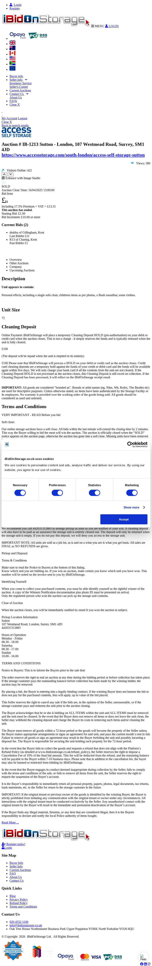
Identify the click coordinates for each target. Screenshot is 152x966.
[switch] (57, 493)
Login (16, 5)
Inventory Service (21, 83)
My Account (9, 118)
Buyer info (16, 76)
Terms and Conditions (23, 906)
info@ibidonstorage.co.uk (26, 925)
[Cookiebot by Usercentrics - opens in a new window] (130, 445)
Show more (132, 507)
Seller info (16, 79)
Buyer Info (16, 863)
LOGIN (113, 26)
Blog (13, 896)
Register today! (15, 844)
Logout (22, 118)
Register (15, 8)
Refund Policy (19, 903)
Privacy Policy (19, 899)
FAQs (13, 101)
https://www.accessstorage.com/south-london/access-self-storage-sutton (73, 154)
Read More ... (10, 822)
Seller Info (16, 866)
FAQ (13, 873)
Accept (124, 519)
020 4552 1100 (19, 921)
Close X (15, 104)
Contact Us (17, 94)
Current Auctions (20, 90)
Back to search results (15, 125)
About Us (16, 97)
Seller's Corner (19, 86)
